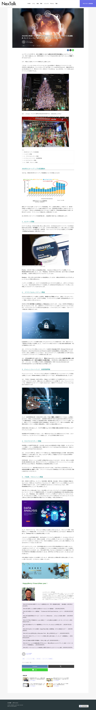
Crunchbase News (61, 210)
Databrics (70, 490)
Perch (23, 270)
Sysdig (54, 349)
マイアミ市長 (41, 428)
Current (33, 379)
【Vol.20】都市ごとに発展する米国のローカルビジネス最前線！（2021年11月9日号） (44, 608)
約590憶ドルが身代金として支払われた (39, 304)
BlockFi (41, 424)
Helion (23, 456)
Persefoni (38, 463)
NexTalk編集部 (29, 42)
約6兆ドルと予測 (49, 296)
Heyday (24, 277)
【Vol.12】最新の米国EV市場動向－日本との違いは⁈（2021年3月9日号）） (41, 640)
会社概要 (9, 702)
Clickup (28, 533)
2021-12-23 (29, 41)
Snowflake (24, 486)
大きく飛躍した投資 (53, 417)
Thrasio (45, 271)
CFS (70, 454)
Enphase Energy (56, 452)
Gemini (46, 422)
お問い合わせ (15, 702)
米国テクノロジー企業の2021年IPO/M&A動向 (50, 54)
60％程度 (35, 227)
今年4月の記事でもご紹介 (28, 469)
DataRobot (58, 492)
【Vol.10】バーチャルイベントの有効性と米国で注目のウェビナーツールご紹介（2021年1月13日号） (48, 647)
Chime (33, 375)
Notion (69, 531)
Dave (46, 379)
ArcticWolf (55, 351)
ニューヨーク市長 (50, 428)
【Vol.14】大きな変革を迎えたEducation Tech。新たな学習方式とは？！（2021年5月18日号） (46, 633)
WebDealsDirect (26, 271)
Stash (37, 375)
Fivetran (32, 493)
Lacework (24, 341)
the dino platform (13, 706)
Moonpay (27, 420)
